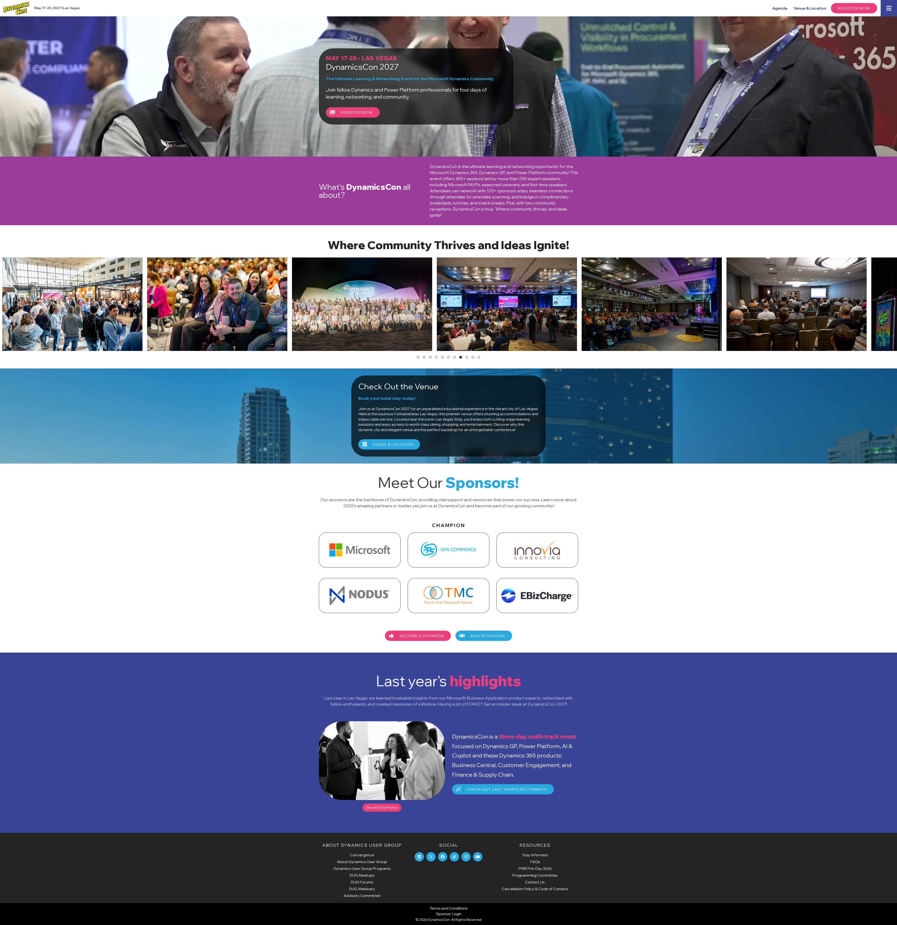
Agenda (779, 8)
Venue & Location (810, 8)
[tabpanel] (72, 304)
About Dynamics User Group (362, 861)
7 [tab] (454, 357)
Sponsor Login (448, 913)
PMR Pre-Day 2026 (535, 868)
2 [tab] (424, 357)
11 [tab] (479, 357)
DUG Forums (362, 882)
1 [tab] (418, 357)
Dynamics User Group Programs (362, 868)
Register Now (854, 8)
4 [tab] (436, 357)
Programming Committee (535, 875)
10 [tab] (473, 357)
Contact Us (535, 882)
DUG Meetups (361, 875)
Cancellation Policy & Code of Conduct (535, 888)
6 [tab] (448, 357)
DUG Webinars (362, 888)
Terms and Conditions (449, 908)
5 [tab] (442, 357)
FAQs (535, 861)
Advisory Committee (362, 895)
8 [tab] (460, 357)
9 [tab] (467, 357)
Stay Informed (535, 855)
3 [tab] (430, 357)
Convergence (362, 855)
